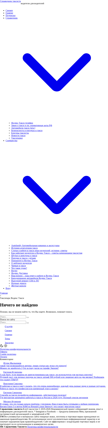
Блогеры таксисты (20, 133)
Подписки (10, 15)
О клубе (9, 326)
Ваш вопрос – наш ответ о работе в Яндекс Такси (35, 276)
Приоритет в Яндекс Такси (24, 260)
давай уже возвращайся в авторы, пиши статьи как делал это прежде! (33, 365)
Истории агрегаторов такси (24, 248)
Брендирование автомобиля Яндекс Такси (31, 278)
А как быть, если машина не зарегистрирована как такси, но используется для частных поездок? (46, 374)
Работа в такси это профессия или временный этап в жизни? (29, 388)
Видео (14, 270)
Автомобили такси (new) (23, 128)
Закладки (9, 343)
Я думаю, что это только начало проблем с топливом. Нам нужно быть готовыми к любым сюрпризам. (49, 404)
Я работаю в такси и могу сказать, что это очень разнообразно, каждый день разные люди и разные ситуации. (53, 386)
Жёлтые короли (18, 286)
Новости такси (18, 135)
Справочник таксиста (10, 1)
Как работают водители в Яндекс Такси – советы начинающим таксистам (46, 253)
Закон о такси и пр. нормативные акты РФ (31, 125)
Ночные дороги (18, 283)
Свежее (9, 10)
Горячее (9, 13)
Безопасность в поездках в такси (26, 130)
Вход (8, 288)
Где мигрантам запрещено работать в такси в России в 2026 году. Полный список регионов (44, 397)
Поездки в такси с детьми (23, 258)
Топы (7, 338)
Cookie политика (8, 354)
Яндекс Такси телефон (22, 123)
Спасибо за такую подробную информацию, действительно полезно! (33, 395)
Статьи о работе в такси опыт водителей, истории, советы (39, 250)
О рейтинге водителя (21, 263)
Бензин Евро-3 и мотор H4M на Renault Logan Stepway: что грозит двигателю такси (40, 406)
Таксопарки (17, 138)
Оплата (3, 357)
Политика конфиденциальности (15, 349)
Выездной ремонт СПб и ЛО (25, 281)
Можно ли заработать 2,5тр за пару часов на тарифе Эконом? (29, 368)
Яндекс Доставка (19, 273)
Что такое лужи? (19, 268)
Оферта (3, 351)
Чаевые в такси (18, 265)
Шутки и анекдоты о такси (24, 255)
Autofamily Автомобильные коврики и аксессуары (35, 245)
